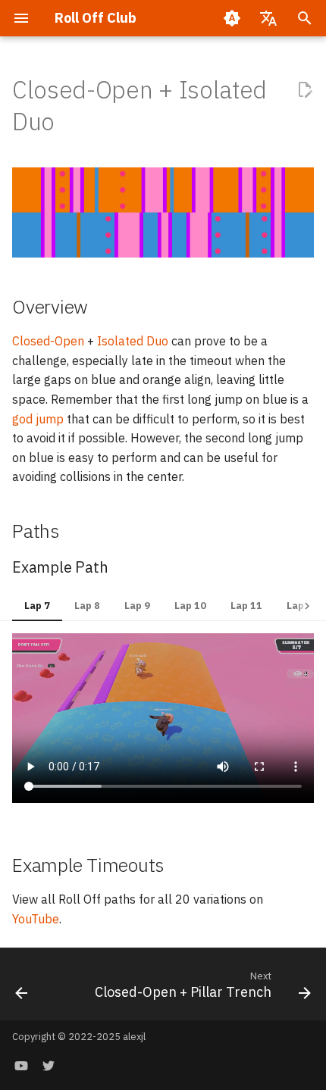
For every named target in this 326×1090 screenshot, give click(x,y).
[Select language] (268, 18)
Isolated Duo (132, 340)
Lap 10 (190, 605)
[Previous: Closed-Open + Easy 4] (21, 988)
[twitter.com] (48, 1066)
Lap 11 (246, 605)
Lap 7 (37, 605)
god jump (38, 418)
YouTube (35, 918)
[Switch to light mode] (232, 18)
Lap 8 (87, 605)
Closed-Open (48, 340)
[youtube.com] (21, 1066)
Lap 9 (137, 605)
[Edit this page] (305, 90)
